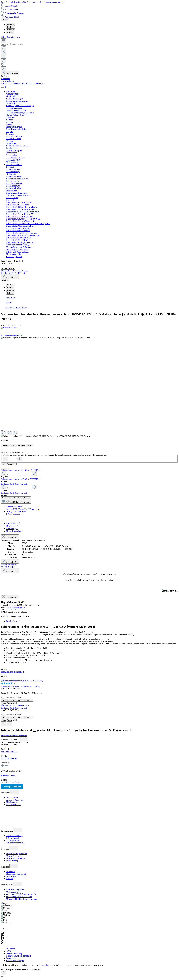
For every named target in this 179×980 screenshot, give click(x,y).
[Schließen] (2, 430)
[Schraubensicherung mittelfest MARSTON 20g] (22, 681)
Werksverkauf (12, 797)
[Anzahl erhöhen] (19, 459)
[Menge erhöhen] (34, 473)
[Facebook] (2, 926)
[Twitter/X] (2, 941)
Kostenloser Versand (14, 507)
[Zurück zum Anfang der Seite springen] (3, 973)
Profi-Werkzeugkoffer (15, 889)
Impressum (10, 949)
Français (10, 30)
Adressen (29, 83)
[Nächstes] (9, 723)
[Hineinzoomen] (15, 433)
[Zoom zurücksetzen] (9, 433)
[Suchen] (3, 47)
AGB (8, 951)
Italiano (10, 33)
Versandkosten (45, 965)
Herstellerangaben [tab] (14, 531)
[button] (89, 579)
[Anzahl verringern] (5, 459)
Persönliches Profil (17, 83)
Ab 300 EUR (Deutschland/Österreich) (22, 509)
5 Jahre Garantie (11, 6)
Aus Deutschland (12, 17)
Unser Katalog (12, 861)
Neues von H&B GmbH (16, 874)
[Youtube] (2, 935)
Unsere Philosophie (14, 856)
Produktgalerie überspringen (12, 672)
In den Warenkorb (8, 464)
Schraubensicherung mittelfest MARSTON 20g (20, 470)
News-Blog (11, 876)
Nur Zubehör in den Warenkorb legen (16, 498)
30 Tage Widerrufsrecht (16, 511)
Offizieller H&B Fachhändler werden (21, 899)
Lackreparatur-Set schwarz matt (14, 484)
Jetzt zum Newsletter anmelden (14, 736)
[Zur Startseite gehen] (10, 37)
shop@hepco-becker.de (10, 782)
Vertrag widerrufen (12, 786)
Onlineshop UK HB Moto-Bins (19, 896)
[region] (89, 387)
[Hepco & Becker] (89, 328)
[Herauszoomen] (3, 433)
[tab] (13, 523)
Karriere (9, 879)
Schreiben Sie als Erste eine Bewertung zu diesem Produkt (89, 580)
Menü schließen (12, 74)
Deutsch (10, 24)
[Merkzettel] (2, 65)
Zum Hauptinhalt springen (12, 2)
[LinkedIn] (2, 938)
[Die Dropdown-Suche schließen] (3, 52)
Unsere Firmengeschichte (16, 853)
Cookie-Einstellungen (15, 960)
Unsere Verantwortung (15, 858)
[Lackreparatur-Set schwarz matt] (15, 705)
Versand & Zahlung (14, 836)
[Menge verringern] (3, 473)
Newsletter (10, 871)
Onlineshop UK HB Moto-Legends (21, 894)
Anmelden (5, 78)
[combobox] (13, 44)
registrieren (9, 81)
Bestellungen (39, 83)
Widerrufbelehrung (14, 953)
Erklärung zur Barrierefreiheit (18, 956)
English (10, 27)
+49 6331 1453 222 (9, 751)
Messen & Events (13, 804)
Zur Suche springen (31, 2)
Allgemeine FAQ (13, 840)
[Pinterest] (2, 944)
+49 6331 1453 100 (9, 758)
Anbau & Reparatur (14, 800)
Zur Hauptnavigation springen (52, 2)
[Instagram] (2, 931)
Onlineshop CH (12, 892)
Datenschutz (11, 958)
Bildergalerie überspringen (12, 335)
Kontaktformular (8, 775)
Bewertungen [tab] (12, 528)
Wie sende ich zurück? (15, 843)
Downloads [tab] (11, 526)
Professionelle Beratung (14, 13)
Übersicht (5, 83)
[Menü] (3, 40)
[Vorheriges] (3, 723)
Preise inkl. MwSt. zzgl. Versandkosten (17, 445)
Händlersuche (12, 802)
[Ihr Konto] (3, 68)
